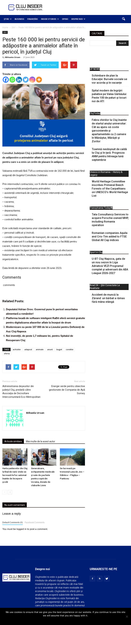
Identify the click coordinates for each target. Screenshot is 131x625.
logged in (21, 529)
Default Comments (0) (12, 522)
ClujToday (95, 113)
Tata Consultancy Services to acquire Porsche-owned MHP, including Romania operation (110, 220)
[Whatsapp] (12, 80)
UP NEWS (95, 69)
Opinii (65, 19)
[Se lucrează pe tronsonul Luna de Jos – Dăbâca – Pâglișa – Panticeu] (72, 457)
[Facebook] (6, 80)
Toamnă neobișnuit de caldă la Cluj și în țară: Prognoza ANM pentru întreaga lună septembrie (109, 154)
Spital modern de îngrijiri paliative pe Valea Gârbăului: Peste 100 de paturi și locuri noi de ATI (109, 96)
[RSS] (99, 578)
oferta (7, 353)
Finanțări (32, 19)
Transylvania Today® (101, 208)
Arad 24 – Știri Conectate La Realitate (105, 286)
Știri (6, 19)
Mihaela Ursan (12, 57)
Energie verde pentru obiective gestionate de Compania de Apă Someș (67, 390)
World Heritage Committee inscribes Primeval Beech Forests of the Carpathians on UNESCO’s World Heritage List (110, 188)
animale (39, 349)
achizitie (17, 349)
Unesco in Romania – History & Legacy (106, 173)
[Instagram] (32, 80)
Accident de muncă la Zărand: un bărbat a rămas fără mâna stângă (108, 298)
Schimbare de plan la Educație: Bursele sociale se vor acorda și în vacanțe (109, 79)
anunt (50, 349)
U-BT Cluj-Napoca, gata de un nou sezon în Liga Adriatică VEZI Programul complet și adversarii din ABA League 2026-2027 (110, 266)
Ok (65, 620)
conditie (69, 349)
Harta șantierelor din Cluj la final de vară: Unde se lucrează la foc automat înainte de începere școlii (14, 475)
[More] (39, 80)
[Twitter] (26, 80)
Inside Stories (48, 19)
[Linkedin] (19, 80)
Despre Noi (77, 19)
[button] (123, 19)
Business (19, 19)
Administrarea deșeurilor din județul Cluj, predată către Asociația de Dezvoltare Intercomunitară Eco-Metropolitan (21, 391)
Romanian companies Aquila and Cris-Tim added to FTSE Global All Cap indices (109, 236)
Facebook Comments (35, 522)
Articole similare (13, 441)
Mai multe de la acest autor (40, 441)
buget (59, 349)
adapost (28, 349)
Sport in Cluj (96, 252)
